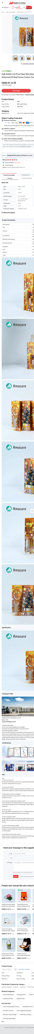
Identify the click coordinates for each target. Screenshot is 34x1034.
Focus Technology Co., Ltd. (21, 1027)
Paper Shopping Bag (8, 994)
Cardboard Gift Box (8, 998)
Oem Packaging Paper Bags (24, 1010)
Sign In (4, 167)
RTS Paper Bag (5, 976)
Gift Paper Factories (8, 1010)
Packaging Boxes (21, 994)
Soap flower (20, 973)
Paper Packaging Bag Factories (11, 1006)
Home (3, 12)
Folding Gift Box (20, 998)
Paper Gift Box (28, 12)
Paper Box (4, 979)
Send (16, 876)
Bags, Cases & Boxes (10, 12)
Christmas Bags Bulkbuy (9, 1018)
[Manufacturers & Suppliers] (17, 2)
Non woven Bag (21, 979)
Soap (3, 973)
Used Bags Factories (28, 1006)
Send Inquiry (16, 90)
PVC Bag (19, 976)
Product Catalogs (25, 969)
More (3, 1021)
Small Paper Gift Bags (25, 1014)
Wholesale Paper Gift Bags (10, 1014)
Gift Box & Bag (20, 12)
